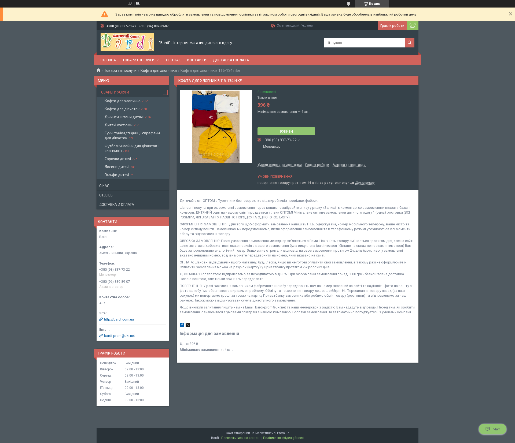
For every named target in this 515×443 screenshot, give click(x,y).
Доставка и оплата (116, 204)
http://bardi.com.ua (119, 319)
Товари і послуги (138, 60)
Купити (286, 131)
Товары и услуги (114, 92)
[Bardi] (127, 42)
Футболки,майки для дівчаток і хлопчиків (132, 148)
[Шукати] (409, 42)
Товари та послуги (120, 70)
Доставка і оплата (231, 60)
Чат (496, 429)
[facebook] (182, 326)
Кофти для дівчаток (122, 108)
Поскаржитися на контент (241, 438)
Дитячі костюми (119, 124)
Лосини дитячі (117, 166)
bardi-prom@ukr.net (119, 336)
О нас (104, 186)
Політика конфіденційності (283, 438)
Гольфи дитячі (117, 174)
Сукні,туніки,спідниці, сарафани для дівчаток (132, 135)
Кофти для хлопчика (159, 70)
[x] (188, 326)
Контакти (197, 60)
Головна (108, 60)
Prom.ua (283, 433)
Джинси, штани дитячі (124, 116)
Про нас (173, 60)
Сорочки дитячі (118, 158)
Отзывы (106, 195)
